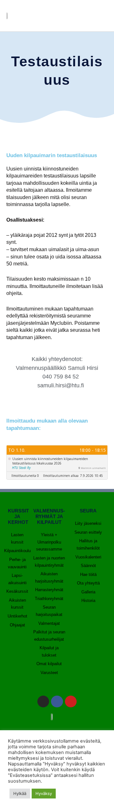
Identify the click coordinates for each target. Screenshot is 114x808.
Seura (88, 510)
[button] (100, 15)
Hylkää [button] (19, 793)
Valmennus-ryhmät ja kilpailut (49, 516)
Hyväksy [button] (43, 793)
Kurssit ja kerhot (18, 516)
